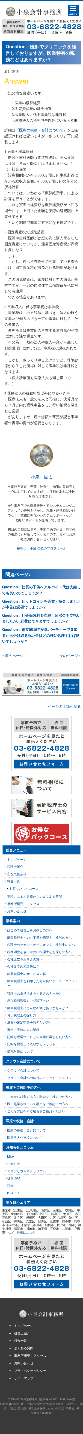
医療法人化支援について (25, 1137)
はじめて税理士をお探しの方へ (29, 930)
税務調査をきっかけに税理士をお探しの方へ (39, 951)
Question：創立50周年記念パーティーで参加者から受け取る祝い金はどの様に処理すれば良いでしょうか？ (41, 635)
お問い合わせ (17, 911)
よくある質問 (23, 1348)
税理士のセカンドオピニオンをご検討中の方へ (41, 944)
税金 (10, 1185)
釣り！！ (13, 1192)
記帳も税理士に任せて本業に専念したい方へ (39, 1036)
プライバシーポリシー (30, 1370)
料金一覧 (13, 881)
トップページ (17, 859)
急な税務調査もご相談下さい (28, 1000)
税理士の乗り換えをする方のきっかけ (34, 993)
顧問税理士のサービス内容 (26, 973)
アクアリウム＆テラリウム (26, 1171)
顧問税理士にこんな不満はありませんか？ (37, 1008)
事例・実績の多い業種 (23, 1029)
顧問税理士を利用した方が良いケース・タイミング (42, 983)
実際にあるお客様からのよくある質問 (34, 896)
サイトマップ (23, 1378)
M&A (10, 1156)
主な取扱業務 (17, 874)
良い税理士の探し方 (21, 1015)
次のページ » (70, 655)
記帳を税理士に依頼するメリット (31, 1044)
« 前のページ (13, 655)
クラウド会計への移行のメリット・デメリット (41, 1077)
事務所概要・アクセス (23, 903)
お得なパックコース (24, 888)
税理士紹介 (15, 866)
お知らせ (13, 1163)
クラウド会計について (23, 1070)
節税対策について (20, 1051)
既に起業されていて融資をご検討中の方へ (37, 1103)
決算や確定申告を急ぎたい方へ (29, 1022)
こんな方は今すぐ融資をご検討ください (36, 1111)
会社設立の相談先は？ (23, 966)
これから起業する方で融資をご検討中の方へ (39, 1096)
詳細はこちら (26, 1232)
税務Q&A (13, 1178)
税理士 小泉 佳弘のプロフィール (41, 548)
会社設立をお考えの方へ (25, 959)
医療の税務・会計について (41, 130)
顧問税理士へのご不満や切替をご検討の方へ (39, 937)
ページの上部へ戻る (64, 706)
